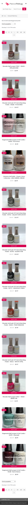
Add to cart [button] (14, 62)
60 (21, 32)
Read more (14, 356)
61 (24, 32)
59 (17, 32)
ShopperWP (24, 503)
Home (4, 15)
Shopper (14, 503)
